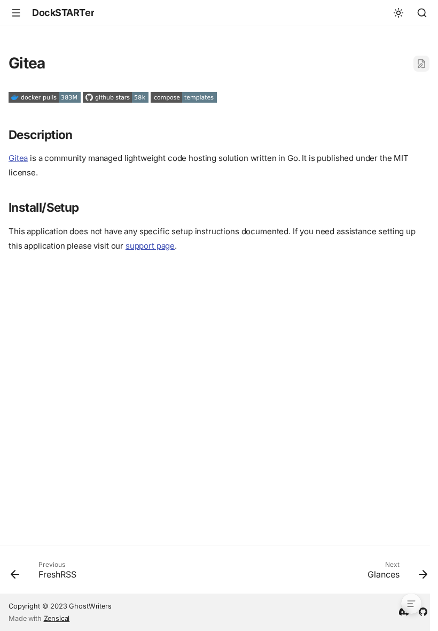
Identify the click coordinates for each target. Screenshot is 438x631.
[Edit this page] (421, 64)
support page (150, 246)
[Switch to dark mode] (398, 12)
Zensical (57, 618)
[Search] (422, 12)
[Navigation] (16, 12)
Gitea (18, 158)
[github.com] (423, 610)
